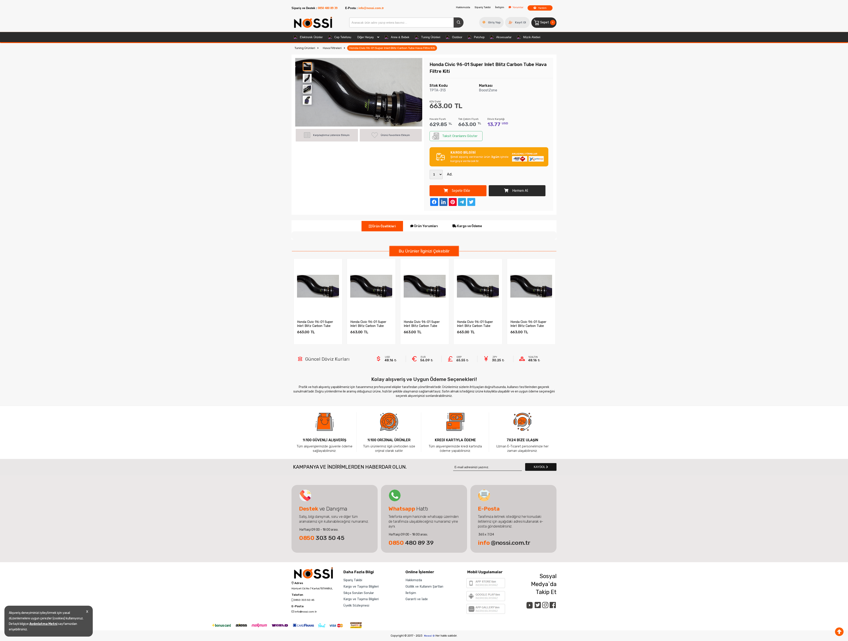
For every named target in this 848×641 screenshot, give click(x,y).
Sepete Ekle (460, 191)
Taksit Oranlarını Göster (459, 136)
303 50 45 (321, 537)
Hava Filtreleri (332, 48)
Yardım (542, 7)
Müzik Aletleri (531, 37)
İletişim (499, 7)
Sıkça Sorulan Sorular (358, 593)
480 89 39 (411, 542)
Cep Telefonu (342, 37)
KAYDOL (540, 467)
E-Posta (298, 606)
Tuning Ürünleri (430, 37)
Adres (298, 583)
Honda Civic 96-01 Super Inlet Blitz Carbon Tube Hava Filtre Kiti (392, 48)
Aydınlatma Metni (43, 624)
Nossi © (429, 635)
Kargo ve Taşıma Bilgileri (361, 586)
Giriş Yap (494, 22)
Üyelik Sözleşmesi (356, 605)
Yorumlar (518, 7)
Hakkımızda (463, 7)
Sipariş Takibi (483, 7)
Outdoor (457, 37)
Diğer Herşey (365, 37)
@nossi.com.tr (504, 542)
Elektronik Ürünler (311, 37)
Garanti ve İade (416, 599)
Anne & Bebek (400, 37)
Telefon (297, 594)
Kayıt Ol (520, 22)
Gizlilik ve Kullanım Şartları (424, 586)
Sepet (546, 22)
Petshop (479, 37)
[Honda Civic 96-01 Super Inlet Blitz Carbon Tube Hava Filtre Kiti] (318, 286)
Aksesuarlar (503, 37)
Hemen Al (519, 191)
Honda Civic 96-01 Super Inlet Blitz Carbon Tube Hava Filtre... (315, 324)
